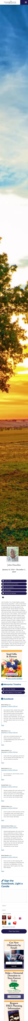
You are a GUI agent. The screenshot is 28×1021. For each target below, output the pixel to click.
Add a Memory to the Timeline (11, 584)
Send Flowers (7, 590)
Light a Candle (7, 581)
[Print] (3, 597)
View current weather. (14, 678)
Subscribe (14, 966)
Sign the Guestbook (9, 587)
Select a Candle (7, 913)
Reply (2, 725)
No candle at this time (9, 927)
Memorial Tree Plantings (10, 593)
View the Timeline (10, 689)
